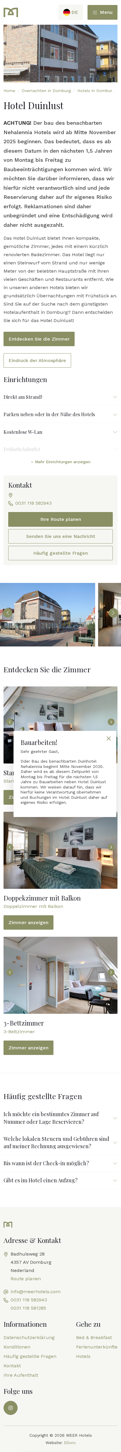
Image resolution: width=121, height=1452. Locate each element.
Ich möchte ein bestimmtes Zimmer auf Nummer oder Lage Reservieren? (51, 1118)
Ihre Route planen (60, 519)
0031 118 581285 (28, 1308)
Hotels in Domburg (96, 90)
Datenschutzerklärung (29, 1337)
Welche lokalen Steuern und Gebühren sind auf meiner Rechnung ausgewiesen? (56, 1142)
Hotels (83, 1356)
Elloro (70, 1442)
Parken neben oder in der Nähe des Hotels (49, 414)
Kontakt (12, 1365)
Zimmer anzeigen (28, 922)
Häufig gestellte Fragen (60, 553)
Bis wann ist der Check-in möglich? (46, 1163)
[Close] (108, 739)
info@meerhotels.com (35, 1291)
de (74, 12)
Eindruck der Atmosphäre (37, 360)
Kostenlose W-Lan (23, 432)
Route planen (26, 1278)
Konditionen (17, 1347)
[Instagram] (11, 1408)
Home (9, 90)
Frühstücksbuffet (22, 449)
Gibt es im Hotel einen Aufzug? (41, 1180)
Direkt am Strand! (23, 397)
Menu (105, 12)
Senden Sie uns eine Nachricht (60, 536)
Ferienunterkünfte (96, 1347)
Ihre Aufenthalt (21, 1375)
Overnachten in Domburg (46, 90)
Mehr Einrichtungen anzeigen (62, 461)
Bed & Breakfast (94, 1337)
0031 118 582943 (33, 503)
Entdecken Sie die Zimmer (39, 339)
